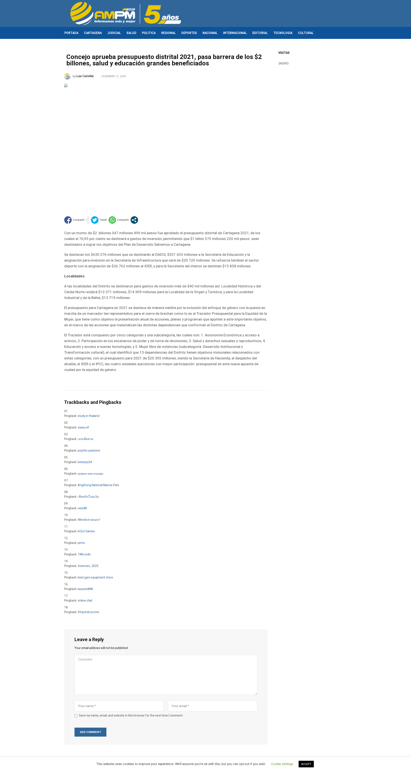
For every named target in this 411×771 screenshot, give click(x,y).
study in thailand (88, 416)
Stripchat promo (88, 612)
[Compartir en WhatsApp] (119, 220)
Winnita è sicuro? (89, 520)
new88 (82, 508)
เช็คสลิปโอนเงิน (88, 496)
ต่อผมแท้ (83, 427)
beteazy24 (85, 462)
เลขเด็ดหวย (85, 439)
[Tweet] (99, 220)
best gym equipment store (95, 577)
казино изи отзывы (90, 473)
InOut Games (86, 531)
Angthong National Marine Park (98, 485)
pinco (81, 543)
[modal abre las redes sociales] (134, 220)
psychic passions (89, 450)
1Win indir (84, 554)
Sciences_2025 (88, 566)
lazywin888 (85, 589)
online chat (85, 600)
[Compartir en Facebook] (74, 220)
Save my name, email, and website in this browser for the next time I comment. (131, 716)
